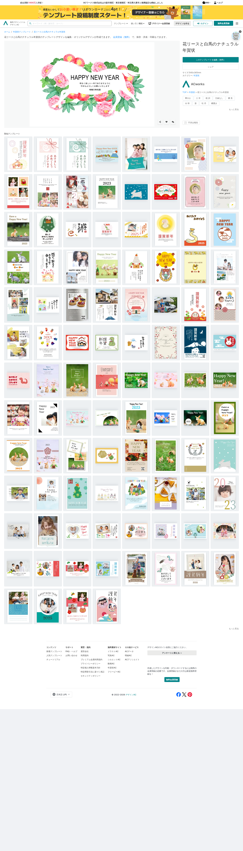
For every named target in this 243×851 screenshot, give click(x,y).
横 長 (230, 98)
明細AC (128, 655)
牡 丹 (204, 103)
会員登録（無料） (122, 37)
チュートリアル (53, 659)
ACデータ (129, 651)
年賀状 (196, 75)
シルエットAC (114, 659)
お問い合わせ (71, 655)
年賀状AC (112, 667)
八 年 (198, 98)
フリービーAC (114, 671)
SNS (207, 2)
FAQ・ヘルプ (71, 651)
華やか (188, 98)
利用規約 (85, 655)
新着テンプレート (54, 651)
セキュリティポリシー (90, 676)
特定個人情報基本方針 (90, 667)
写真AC (111, 655)
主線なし (219, 98)
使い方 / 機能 (137, 23)
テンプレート (120, 23)
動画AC (111, 663)
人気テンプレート (54, 655)
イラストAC (113, 651)
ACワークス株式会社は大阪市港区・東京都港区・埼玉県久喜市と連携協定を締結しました (123, 2)
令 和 (187, 103)
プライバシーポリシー (90, 663)
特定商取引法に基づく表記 (92, 671)
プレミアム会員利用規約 (91, 659)
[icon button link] (236, 23)
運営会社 (85, 651)
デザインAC (131, 694)
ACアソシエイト (132, 659)
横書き (214, 103)
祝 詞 (208, 98)
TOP (185, 92)
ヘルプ (220, 2)
